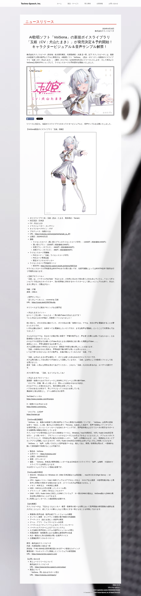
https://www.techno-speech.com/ (44, 554)
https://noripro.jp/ (33, 414)
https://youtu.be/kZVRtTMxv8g (43, 302)
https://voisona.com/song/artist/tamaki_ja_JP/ (52, 234)
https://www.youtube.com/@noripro (40, 399)
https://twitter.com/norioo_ (37, 407)
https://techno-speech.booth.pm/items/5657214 (59, 266)
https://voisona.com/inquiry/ (45, 575)
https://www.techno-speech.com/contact (50, 567)
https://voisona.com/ (48, 454)
